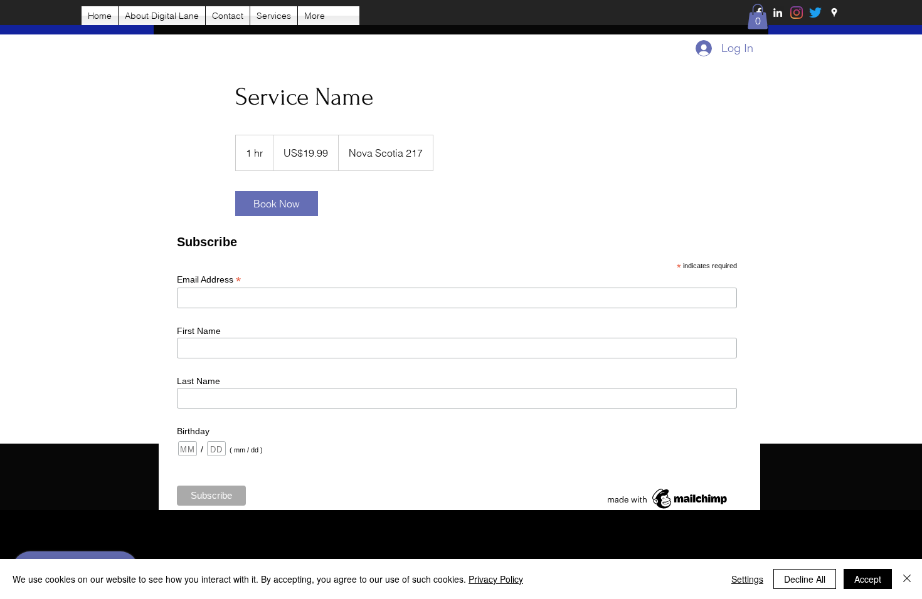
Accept (867, 579)
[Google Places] (834, 12)
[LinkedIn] (777, 12)
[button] (757, 16)
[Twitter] (815, 12)
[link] (276, 203)
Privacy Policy (496, 579)
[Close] (906, 579)
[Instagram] (796, 12)
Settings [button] (747, 579)
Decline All (804, 579)
